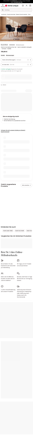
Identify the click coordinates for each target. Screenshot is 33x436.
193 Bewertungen (20, 44)
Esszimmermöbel (11, 14)
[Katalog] (3, 5)
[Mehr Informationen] (20, 71)
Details (3, 55)
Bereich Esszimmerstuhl (21, 14)
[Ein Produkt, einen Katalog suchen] (2, 10)
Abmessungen (10, 55)
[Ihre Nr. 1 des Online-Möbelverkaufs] (11, 5)
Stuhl (29, 14)
